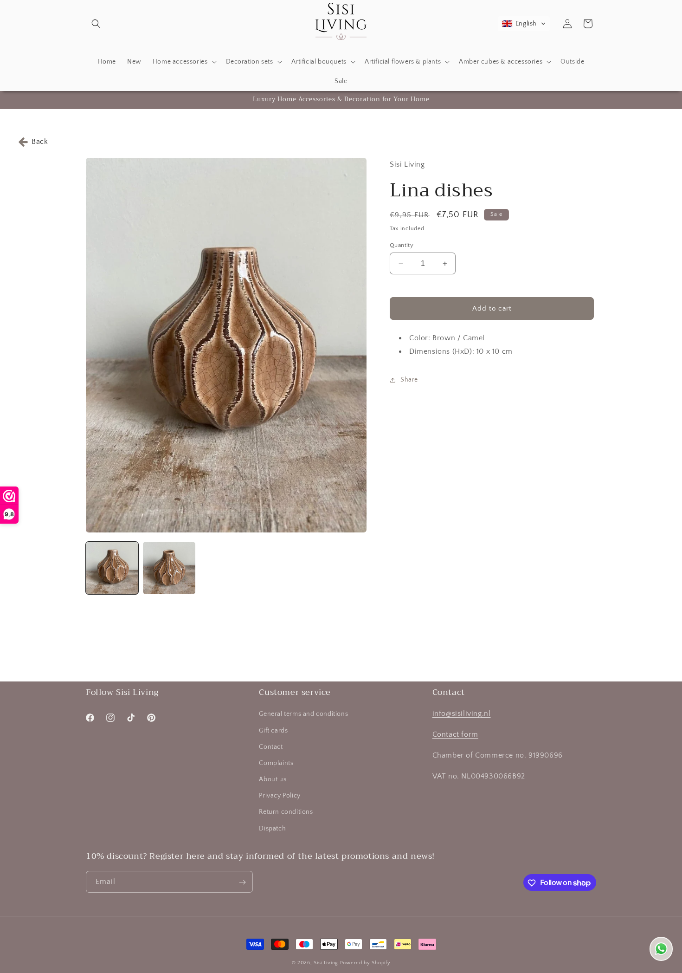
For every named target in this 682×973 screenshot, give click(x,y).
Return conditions (286, 812)
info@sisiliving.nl (461, 714)
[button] (96, 23)
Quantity (401, 245)
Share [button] (409, 380)
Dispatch (272, 828)
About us (272, 779)
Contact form (455, 735)
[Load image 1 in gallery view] (112, 568)
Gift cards (273, 730)
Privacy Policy (279, 796)
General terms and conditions (303, 714)
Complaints (276, 763)
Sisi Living (326, 963)
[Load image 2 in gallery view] (169, 568)
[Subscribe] (242, 882)
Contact (271, 747)
